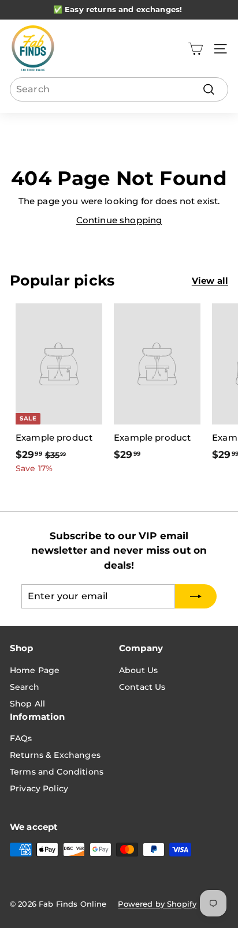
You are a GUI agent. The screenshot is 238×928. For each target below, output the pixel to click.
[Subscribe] (196, 596)
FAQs (21, 738)
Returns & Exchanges (55, 755)
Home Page (35, 670)
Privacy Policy (39, 788)
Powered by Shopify (157, 903)
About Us (138, 670)
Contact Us (142, 687)
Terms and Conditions (56, 772)
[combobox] (119, 89)
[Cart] (195, 49)
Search (24, 687)
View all (210, 280)
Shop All (27, 703)
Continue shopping (119, 220)
